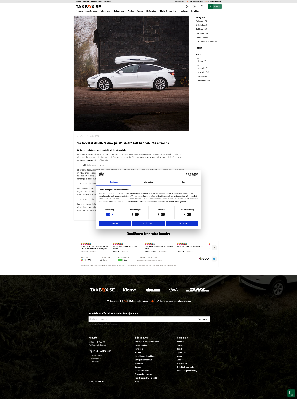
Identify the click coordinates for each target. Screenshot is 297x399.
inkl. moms (102, 381)
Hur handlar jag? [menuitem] (141, 345)
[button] (202, 6)
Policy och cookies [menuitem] (142, 371)
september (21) (204, 80)
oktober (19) (202, 76)
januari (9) (202, 61)
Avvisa (115, 224)
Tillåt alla (181, 224)
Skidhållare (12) (202, 37)
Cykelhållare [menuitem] (181, 353)
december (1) (203, 68)
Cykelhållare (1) (202, 25)
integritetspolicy (115, 324)
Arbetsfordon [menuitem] (151, 11)
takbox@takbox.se (99, 345)
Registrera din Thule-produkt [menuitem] (146, 378)
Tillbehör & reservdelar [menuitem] (168, 11)
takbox (91, 160)
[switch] (135, 214)
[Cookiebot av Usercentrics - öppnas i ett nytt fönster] (188, 174)
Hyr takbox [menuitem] (194, 11)
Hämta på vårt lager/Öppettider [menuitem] (147, 342)
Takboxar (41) (201, 21)
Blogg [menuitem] (137, 382)
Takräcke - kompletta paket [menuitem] (86, 11)
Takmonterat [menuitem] (105, 11)
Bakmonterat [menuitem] (119, 11)
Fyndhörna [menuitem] (183, 11)
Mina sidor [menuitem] (139, 363)
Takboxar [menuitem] (180, 342)
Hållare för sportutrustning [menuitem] (187, 371)
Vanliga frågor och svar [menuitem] (143, 360)
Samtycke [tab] (114, 182)
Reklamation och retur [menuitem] (143, 374)
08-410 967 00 (100, 342)
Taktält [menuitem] (179, 349)
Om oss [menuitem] (138, 367)
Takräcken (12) (202, 33)
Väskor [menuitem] (131, 11)
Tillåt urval (148, 224)
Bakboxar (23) (201, 29)
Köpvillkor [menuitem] (139, 353)
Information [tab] (148, 182)
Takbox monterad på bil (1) (206, 41)
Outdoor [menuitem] (140, 11)
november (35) (203, 72)
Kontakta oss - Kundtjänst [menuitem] (145, 356)
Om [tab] (183, 182)
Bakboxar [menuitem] (180, 345)
